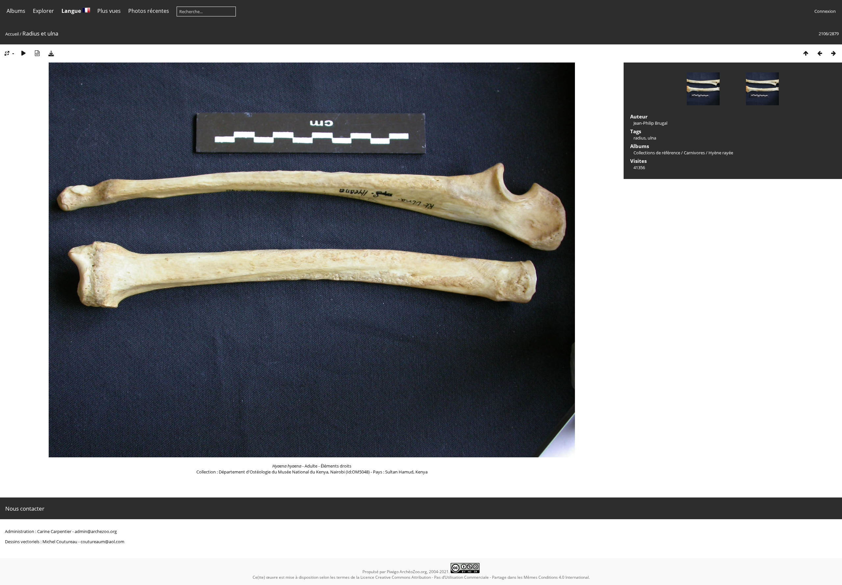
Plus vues (109, 10)
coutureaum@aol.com (102, 542)
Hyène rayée (720, 153)
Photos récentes (148, 10)
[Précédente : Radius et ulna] (820, 53)
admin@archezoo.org (96, 531)
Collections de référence (656, 153)
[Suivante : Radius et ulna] (833, 53)
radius (639, 138)
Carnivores (694, 153)
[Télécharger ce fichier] (51, 53)
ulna (652, 138)
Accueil (12, 34)
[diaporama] (23, 53)
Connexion (825, 11)
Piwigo (393, 571)
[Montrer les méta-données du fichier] (37, 53)
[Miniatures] (806, 53)
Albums (16, 10)
